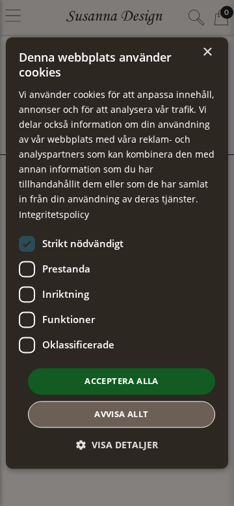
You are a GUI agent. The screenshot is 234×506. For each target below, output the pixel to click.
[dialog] (117, 252)
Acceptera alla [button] (121, 381)
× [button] (207, 52)
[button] (117, 445)
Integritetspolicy (54, 214)
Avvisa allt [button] (121, 414)
